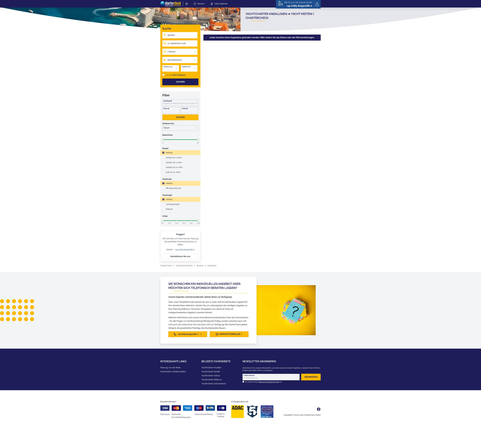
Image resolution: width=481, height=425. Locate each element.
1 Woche (171, 51)
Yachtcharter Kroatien (211, 367)
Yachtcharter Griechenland (213, 383)
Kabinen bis (186, 67)
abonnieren (311, 377)
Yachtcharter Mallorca (211, 379)
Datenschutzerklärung (204, 414)
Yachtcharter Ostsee (210, 375)
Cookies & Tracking (220, 415)
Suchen (180, 82)
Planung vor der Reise (170, 367)
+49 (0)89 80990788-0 (184, 249)
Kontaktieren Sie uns (180, 256)
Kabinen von (167, 67)
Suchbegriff (167, 101)
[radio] (180, 152)
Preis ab (166, 108)
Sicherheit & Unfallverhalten (173, 371)
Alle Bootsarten (174, 60)
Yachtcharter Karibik (210, 371)
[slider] (162, 140)
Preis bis (185, 108)
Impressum (164, 414)
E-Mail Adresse (249, 375)
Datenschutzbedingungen (268, 382)
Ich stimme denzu (263, 382)
